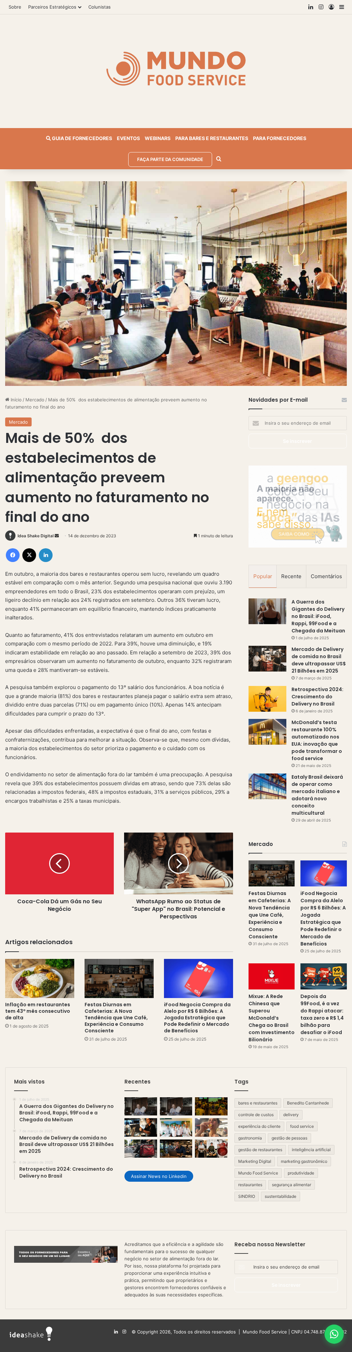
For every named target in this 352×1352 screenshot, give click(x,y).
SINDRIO (246, 1196)
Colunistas (99, 7)
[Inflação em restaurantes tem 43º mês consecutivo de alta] (39, 978)
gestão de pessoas (289, 1138)
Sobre (15, 7)
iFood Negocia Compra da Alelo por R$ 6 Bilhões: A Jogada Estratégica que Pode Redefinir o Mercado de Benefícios (197, 1017)
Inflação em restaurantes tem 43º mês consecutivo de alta (37, 1011)
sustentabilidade (280, 1196)
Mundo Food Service (258, 1173)
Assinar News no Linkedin (159, 1176)
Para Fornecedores (279, 138)
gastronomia (250, 1138)
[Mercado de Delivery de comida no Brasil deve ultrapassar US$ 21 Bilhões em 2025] (267, 659)
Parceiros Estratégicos (52, 7)
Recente (291, 576)
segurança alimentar (291, 1184)
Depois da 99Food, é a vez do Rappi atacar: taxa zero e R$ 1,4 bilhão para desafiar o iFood (322, 1014)
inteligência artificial (311, 1149)
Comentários (326, 576)
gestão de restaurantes (260, 1149)
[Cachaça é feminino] (211, 1127)
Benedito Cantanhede (308, 1102)
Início (15, 399)
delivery (291, 1114)
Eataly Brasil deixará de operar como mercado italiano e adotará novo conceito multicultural (317, 795)
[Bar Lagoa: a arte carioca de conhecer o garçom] (176, 1127)
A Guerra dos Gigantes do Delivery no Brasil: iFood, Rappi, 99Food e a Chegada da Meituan (318, 616)
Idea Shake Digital (36, 535)
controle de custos (256, 1114)
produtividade (301, 1173)
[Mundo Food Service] (176, 68)
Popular (262, 576)
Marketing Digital (254, 1161)
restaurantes (250, 1184)
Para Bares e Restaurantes (211, 138)
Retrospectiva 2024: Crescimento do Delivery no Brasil (317, 696)
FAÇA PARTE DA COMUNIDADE (170, 159)
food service (302, 1126)
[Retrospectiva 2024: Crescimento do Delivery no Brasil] (267, 699)
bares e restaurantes (257, 1102)
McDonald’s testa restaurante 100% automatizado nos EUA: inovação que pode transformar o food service (317, 740)
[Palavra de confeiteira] (211, 1148)
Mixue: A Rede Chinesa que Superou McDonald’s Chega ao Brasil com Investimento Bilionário (272, 1018)
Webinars (157, 138)
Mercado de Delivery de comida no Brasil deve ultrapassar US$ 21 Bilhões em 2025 (319, 660)
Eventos (128, 138)
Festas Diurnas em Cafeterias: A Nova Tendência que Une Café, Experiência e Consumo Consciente (116, 1017)
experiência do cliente (259, 1126)
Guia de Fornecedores (81, 138)
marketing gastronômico (304, 1161)
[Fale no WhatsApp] (334, 1334)
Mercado (34, 399)
